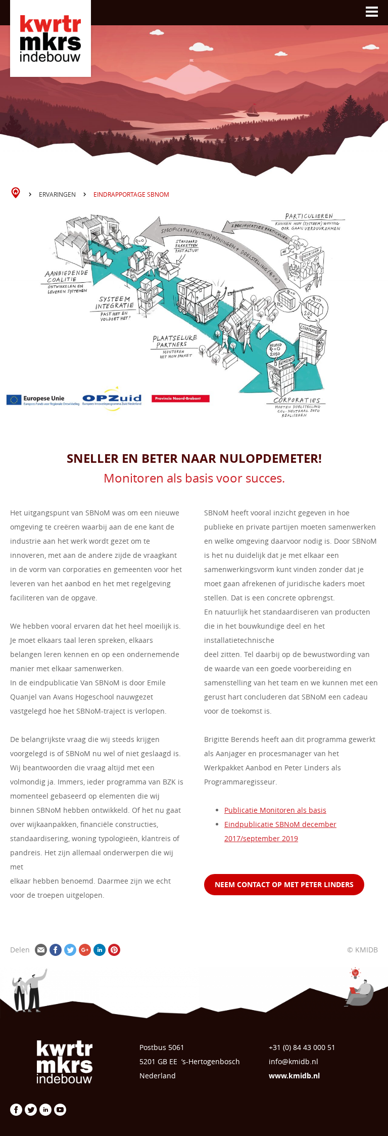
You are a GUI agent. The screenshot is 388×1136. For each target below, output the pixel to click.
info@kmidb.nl (293, 1061)
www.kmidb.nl (294, 1075)
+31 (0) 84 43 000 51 (302, 1047)
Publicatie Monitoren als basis (275, 810)
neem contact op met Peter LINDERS (284, 884)
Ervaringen (57, 194)
